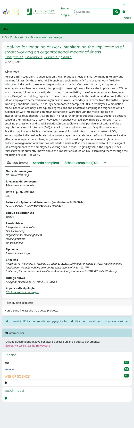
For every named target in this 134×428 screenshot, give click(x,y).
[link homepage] (12, 12)
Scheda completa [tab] (46, 163)
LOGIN (127, 18)
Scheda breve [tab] (17, 162)
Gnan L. (66, 57)
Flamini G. (51, 57)
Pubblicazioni (18, 37)
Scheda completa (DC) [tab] (81, 163)
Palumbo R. (33, 57)
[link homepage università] (41, 12)
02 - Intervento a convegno (47, 37)
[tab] (105, 162)
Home (65, 8)
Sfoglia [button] (65, 15)
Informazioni (16, 332)
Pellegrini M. (14, 57)
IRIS (4, 37)
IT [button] (124, 5)
